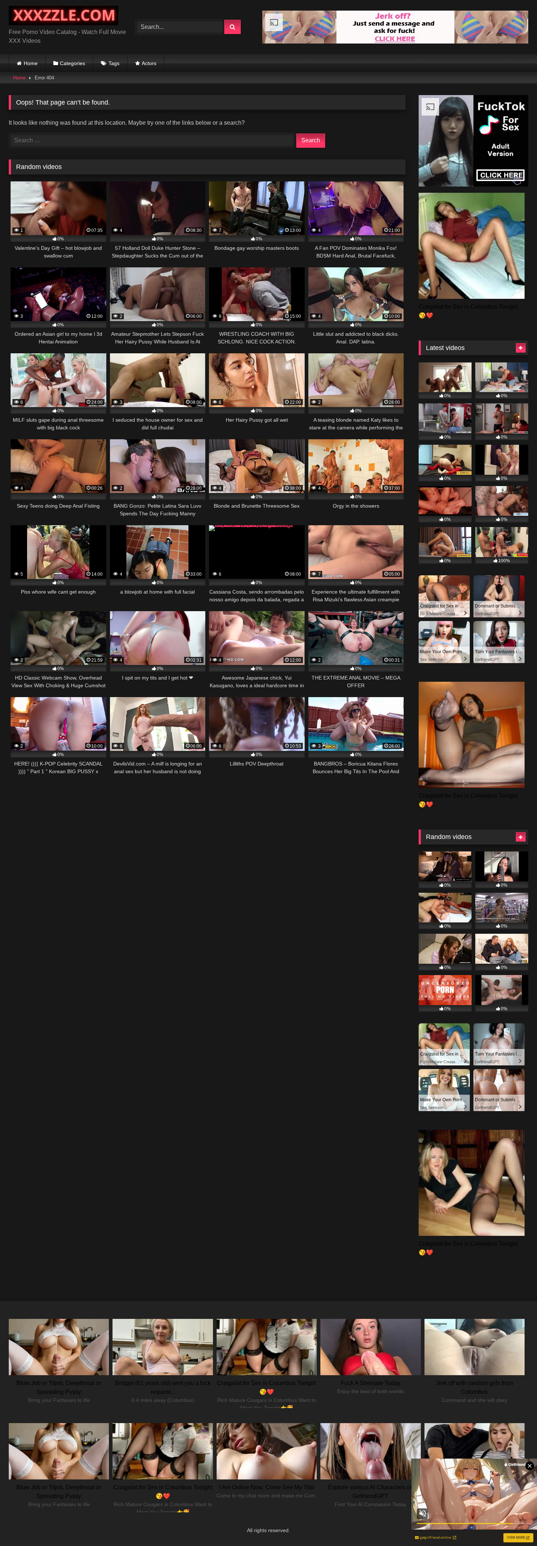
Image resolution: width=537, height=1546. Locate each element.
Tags (113, 63)
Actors (149, 63)
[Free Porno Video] (63, 17)
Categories (72, 63)
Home (31, 63)
